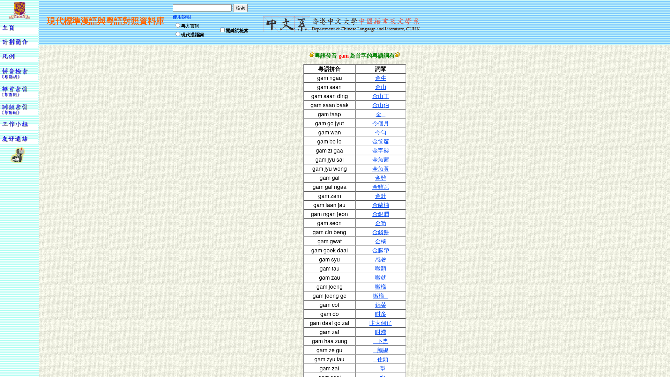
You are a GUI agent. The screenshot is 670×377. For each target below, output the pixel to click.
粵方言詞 (190, 25)
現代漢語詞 (192, 34)
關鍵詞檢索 (237, 30)
